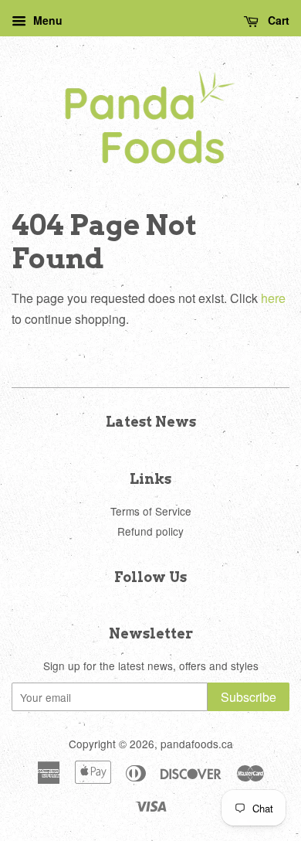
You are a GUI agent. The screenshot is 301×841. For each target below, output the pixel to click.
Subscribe (248, 697)
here (273, 298)
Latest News (151, 422)
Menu (46, 20)
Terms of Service (150, 511)
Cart (277, 20)
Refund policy (150, 531)
